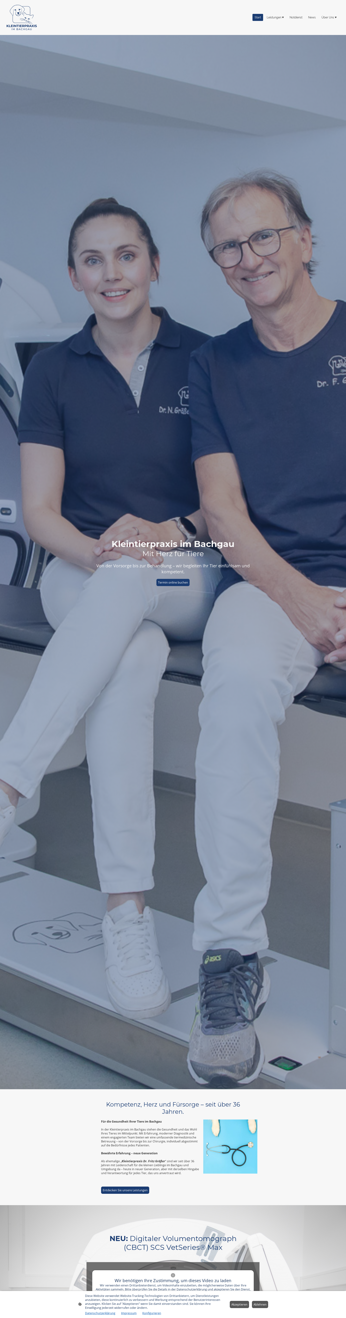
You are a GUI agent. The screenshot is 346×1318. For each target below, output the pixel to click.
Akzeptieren (239, 1304)
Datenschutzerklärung (100, 1313)
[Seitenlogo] (22, 17)
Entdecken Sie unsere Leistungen (125, 1190)
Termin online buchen (173, 582)
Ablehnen (260, 1304)
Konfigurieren (151, 1313)
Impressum (129, 1313)
